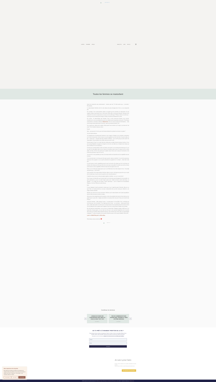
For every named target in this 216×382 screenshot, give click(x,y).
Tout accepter (22, 377)
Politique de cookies (115, 380)
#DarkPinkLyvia (94, 215)
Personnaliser (7, 377)
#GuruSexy (102, 215)
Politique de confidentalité (108, 380)
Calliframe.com (131, 380)
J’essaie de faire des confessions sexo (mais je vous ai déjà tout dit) (97, 317)
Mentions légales (100, 380)
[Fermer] (25, 367)
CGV (96, 380)
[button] (85, 319)
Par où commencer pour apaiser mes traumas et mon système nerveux (119, 317)
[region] (14, 373)
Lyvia (88, 215)
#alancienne (105, 121)
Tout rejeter (15, 377)
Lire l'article (97, 321)
